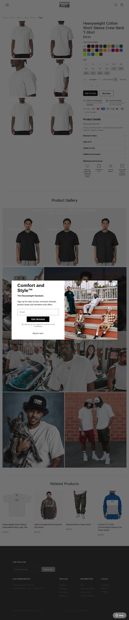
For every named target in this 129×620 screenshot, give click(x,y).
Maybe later (38, 333)
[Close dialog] (114, 284)
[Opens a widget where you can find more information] (119, 615)
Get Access (38, 319)
